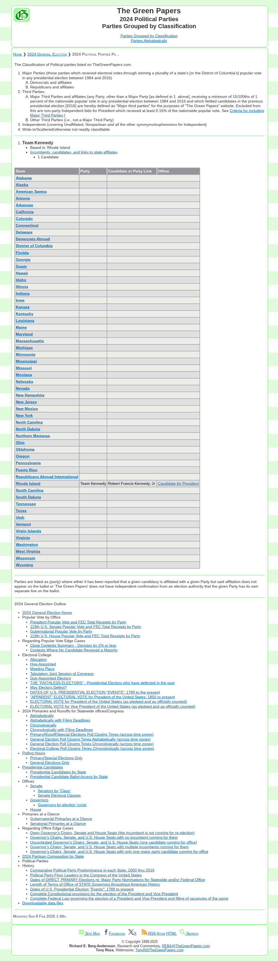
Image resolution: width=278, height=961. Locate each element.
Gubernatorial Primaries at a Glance (61, 818)
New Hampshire (30, 395)
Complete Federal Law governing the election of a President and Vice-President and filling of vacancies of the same (129, 898)
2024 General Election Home (47, 612)
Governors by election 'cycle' (62, 805)
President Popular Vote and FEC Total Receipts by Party (78, 622)
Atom (161, 933)
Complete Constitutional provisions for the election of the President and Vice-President (104, 894)
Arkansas (24, 205)
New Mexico (27, 408)
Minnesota (25, 354)
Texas (21, 510)
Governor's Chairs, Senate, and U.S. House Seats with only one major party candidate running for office (119, 851)
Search (191, 933)
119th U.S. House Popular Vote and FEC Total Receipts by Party (85, 636)
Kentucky (24, 314)
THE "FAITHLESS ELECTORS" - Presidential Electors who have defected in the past (102, 683)
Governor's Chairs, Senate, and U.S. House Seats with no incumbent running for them (104, 837)
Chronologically (43, 725)
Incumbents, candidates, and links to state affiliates (74, 152)
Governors (39, 800)
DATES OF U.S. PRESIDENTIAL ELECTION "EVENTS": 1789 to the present (95, 692)
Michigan (24, 347)
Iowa (20, 300)
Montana (24, 375)
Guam (21, 266)
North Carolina (29, 422)
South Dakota (28, 497)
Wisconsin (25, 558)
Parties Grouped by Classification (149, 36)
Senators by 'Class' (54, 791)
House (35, 809)
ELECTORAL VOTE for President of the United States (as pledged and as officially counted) (108, 701)
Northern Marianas (33, 436)
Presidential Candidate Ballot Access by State (69, 776)
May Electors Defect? (48, 687)
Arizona (23, 198)
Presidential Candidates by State (58, 772)
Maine (21, 327)
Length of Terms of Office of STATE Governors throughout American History (95, 884)
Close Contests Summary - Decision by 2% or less (73, 645)
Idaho (21, 280)
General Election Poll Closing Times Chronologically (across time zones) (92, 744)
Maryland (24, 334)
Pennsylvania (28, 463)
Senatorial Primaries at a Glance (58, 823)
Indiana (23, 293)
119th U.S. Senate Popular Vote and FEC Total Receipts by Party (85, 626)
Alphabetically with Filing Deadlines (60, 720)
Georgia (23, 259)
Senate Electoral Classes (59, 795)
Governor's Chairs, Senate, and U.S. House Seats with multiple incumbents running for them (109, 847)
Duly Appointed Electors (50, 678)
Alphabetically (42, 715)
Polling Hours (33, 753)
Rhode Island (28, 483)
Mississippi (26, 361)
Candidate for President (178, 483)
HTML (171, 933)
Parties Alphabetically (149, 41)
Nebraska (24, 381)
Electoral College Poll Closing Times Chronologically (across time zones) (92, 748)
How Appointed (43, 664)
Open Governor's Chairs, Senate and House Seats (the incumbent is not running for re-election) (112, 833)
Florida (22, 253)
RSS (151, 933)
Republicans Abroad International (47, 477)
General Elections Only (50, 762)
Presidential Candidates (42, 767)
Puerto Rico (26, 470)
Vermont (23, 524)
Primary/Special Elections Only (56, 758)
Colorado (24, 218)
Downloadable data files (42, 903)
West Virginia (28, 551)
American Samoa (31, 191)
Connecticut (27, 225)
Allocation (38, 659)
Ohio (20, 442)
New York (24, 415)
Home (17, 54)
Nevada (23, 388)
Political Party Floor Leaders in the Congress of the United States (86, 875)
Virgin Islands (28, 531)
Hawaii (22, 273)
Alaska (22, 184)
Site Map (92, 933)
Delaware (24, 232)
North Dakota (28, 429)
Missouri (24, 368)
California (25, 212)
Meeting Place (42, 669)
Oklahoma (25, 449)
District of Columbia (34, 246)
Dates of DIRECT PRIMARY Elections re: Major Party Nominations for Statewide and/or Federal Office (117, 879)
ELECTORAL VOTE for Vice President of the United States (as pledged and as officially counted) (112, 706)
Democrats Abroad (33, 239)
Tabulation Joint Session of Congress (62, 673)
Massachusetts (30, 341)
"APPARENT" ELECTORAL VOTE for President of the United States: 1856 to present (102, 697)
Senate (36, 786)
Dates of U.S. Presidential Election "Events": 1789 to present (82, 889)
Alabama (24, 178)
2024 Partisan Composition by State (53, 856)
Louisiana (25, 320)
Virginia (23, 538)
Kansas (23, 307)
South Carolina (29, 490)
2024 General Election (47, 54)
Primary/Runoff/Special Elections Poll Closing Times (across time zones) (92, 734)
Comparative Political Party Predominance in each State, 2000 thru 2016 (92, 870)
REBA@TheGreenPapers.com (186, 946)
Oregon (23, 456)
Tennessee (26, 504)
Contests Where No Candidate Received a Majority (74, 650)
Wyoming (24, 565)
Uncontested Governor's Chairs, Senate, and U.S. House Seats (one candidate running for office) (113, 842)
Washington (27, 544)
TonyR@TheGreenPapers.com (159, 950)
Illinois (22, 286)
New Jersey (26, 402)
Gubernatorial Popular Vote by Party (61, 631)
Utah (20, 517)
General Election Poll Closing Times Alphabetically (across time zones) (90, 739)
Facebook (117, 933)
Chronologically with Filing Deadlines (61, 730)
